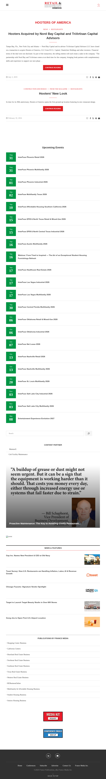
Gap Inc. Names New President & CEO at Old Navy (28, 555)
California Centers (14, 649)
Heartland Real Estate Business (18, 655)
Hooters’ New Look (53, 93)
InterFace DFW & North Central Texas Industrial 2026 (41, 231)
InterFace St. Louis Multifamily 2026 (34, 381)
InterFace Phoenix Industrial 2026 (33, 182)
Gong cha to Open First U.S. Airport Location (26, 618)
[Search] (98, 5)
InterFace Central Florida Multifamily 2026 (36, 307)
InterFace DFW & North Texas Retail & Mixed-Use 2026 (42, 219)
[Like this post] (87, 77)
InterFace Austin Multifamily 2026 (32, 244)
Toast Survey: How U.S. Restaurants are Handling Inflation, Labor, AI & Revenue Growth (41, 572)
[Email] (57, 755)
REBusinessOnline (14, 683)
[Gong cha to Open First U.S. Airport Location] (92, 622)
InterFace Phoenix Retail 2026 (31, 157)
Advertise (54, 766)
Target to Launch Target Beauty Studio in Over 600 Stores (31, 602)
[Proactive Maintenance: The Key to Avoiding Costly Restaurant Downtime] (53, 496)
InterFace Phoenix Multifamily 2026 (33, 170)
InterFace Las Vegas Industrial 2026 (33, 282)
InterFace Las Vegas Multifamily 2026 (34, 295)
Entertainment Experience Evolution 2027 (36, 418)
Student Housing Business (16, 695)
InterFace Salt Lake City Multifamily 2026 (36, 406)
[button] (8, 496)
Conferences (30, 766)
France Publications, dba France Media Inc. (55, 770)
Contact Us (67, 766)
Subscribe (43, 766)
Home (20, 766)
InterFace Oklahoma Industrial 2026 (33, 332)
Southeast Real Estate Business (18, 666)
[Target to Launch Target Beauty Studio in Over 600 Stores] (92, 606)
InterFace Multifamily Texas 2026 (32, 194)
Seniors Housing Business (16, 701)
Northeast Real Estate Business (18, 660)
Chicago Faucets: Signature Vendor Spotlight (26, 587)
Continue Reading (53, 68)
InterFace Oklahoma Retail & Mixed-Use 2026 (38, 319)
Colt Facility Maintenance (18, 454)
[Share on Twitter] (93, 77)
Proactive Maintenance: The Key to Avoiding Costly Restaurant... (45, 523)
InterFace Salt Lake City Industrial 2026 (35, 394)
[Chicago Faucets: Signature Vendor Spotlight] (92, 591)
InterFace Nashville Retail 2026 (31, 356)
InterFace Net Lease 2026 (29, 344)
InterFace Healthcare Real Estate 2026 (34, 270)
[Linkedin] (48, 755)
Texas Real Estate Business (17, 672)
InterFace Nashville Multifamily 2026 (34, 369)
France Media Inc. (81, 766)
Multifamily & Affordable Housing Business (23, 689)
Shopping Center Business (16, 643)
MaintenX (12, 449)
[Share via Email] (99, 77)
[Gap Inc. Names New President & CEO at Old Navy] (92, 559)
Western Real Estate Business (17, 677)
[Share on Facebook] (90, 77)
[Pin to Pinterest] (96, 77)
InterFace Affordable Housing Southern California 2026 (42, 207)
